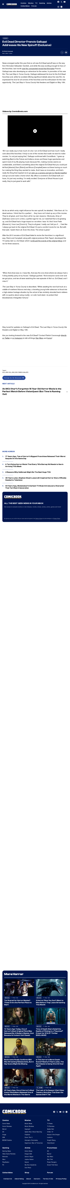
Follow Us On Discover (13, 378)
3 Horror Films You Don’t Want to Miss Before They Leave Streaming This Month (50, 1002)
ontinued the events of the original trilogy (47, 240)
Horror (5, 38)
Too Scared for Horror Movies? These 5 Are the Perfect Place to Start (18, 1002)
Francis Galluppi (23, 372)
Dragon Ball (28, 1154)
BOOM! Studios (7, 1140)
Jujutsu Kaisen (29, 1159)
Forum (34, 6)
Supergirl (27, 1129)
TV (36, 3)
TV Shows (40, 1087)
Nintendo (5, 1156)
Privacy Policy (56, 518)
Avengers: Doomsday (31, 1140)
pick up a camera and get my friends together (49, 173)
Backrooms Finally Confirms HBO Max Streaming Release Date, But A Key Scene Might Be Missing (19, 1062)
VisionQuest (51, 1143)
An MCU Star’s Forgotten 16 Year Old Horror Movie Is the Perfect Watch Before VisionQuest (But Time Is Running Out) (31, 391)
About (28, 1179)
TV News (50, 1123)
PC (3, 1165)
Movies (31, 3)
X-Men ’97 (50, 1132)
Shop (27, 1173)
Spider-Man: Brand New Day (33, 1132)
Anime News (28, 1151)
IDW (3, 1137)
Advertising (19, 1179)
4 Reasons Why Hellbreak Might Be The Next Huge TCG (28, 472)
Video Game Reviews (8, 1154)
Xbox (3, 1159)
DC (3, 1132)
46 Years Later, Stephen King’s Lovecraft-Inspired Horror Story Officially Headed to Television (35, 479)
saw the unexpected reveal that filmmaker (38, 68)
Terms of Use (38, 518)
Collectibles (25, 6)
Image (4, 1134)
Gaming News (6, 1151)
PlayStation (5, 1162)
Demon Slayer (29, 1156)
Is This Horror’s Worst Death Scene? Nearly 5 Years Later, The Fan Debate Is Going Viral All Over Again (50, 1063)
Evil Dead (5, 372)
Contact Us (7, 1179)
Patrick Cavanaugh (8, 51)
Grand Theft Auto (52, 1165)
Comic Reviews (7, 1126)
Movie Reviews (29, 1126)
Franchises (52, 1148)
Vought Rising (51, 1140)
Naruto (27, 1162)
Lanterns (49, 1137)
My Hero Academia (30, 1165)
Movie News (28, 1123)
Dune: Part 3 (28, 1137)
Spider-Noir (50, 1129)
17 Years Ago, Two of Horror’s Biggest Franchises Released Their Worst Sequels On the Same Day (35, 457)
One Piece (28, 1167)
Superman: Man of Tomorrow (34, 1143)
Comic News (6, 1123)
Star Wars (39, 338)
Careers (37, 1179)
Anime (49, 3)
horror (49, 338)
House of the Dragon (53, 1134)
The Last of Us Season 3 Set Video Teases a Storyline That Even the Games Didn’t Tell (50, 1092)
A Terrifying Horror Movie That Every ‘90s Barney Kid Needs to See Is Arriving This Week (34, 465)
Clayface (27, 1134)
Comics (23, 3)
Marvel (4, 1129)
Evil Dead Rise (13, 372)
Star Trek (50, 1159)
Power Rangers (52, 1162)
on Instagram (17, 338)
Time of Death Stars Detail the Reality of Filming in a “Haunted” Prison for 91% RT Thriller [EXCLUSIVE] (49, 1032)
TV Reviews (50, 1126)
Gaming (42, 3)
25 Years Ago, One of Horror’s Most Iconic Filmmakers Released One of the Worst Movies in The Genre (19, 1092)
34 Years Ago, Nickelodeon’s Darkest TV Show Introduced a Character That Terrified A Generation (34, 487)
